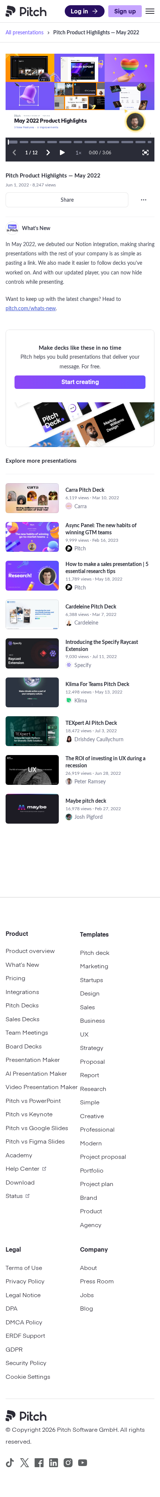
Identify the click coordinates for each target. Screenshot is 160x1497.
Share (67, 199)
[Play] (62, 152)
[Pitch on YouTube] (82, 1462)
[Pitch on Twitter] (24, 1462)
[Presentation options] (143, 200)
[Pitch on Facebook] (39, 1462)
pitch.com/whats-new (31, 308)
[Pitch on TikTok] (10, 1462)
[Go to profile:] (12, 228)
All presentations (25, 32)
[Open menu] (149, 11)
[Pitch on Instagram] (68, 1462)
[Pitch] (29, 1416)
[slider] (13, 142)
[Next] (48, 152)
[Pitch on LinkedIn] (53, 1462)
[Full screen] (145, 152)
